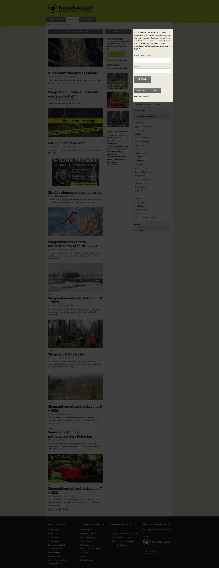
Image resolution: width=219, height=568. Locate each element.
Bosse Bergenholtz (69, 147)
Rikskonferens (140, 187)
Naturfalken (139, 164)
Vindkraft (138, 214)
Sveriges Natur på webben (90, 549)
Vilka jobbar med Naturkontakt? (123, 541)
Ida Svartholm (68, 250)
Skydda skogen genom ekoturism (75, 192)
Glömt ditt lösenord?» (141, 96)
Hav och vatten (141, 145)
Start (51, 20)
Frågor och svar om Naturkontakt (124, 534)
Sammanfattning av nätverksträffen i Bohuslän (70, 434)
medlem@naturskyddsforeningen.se (157, 531)
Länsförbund (139, 230)
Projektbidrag (140, 176)
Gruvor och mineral (142, 138)
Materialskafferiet (55, 549)
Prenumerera (117, 32)
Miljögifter (138, 157)
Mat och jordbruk (141, 153)
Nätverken (84, 553)
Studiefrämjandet (86, 560)
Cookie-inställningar (119, 545)
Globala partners (86, 545)
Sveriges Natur (140, 202)
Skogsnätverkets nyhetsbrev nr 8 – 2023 (75, 408)
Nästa (65, 509)
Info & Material (87, 20)
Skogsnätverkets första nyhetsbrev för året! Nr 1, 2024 (72, 244)
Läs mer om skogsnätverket (117, 60)
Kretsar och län (86, 530)
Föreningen (72, 20)
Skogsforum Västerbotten (116, 157)
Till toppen (150, 552)
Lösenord (138, 67)
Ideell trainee (139, 206)
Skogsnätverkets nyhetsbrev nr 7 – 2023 (75, 490)
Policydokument (86, 541)
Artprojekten (139, 123)
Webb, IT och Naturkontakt (145, 217)
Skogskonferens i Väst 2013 (117, 149)
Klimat (137, 149)
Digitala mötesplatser (143, 127)
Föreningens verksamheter (145, 116)
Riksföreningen (140, 183)
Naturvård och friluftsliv (144, 172)
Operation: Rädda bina (143, 180)
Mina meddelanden (55, 537)
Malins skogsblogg (118, 131)
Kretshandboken (54, 553)
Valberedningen (141, 210)
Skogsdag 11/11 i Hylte (66, 354)
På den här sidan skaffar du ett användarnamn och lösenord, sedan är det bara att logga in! (152, 46)
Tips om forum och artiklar (121, 537)
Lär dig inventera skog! (67, 143)
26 (60, 509)
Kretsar (137, 225)
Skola (137, 198)
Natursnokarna (141, 168)
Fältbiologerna (140, 130)
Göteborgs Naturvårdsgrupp (117, 146)
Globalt (137, 134)
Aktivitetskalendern (87, 537)
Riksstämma (139, 191)
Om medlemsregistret (56, 545)
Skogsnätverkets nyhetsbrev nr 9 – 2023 (75, 300)
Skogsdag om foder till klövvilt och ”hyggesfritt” (73, 94)
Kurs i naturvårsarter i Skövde (73, 73)
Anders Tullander (70, 77)
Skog (68, 24)
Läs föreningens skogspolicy (117, 68)
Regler (113, 530)
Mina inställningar (55, 564)
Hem (49, 24)
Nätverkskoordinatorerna (116, 159)
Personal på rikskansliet (89, 534)
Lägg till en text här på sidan (75, 32)
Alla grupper (53, 534)
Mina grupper (139, 111)
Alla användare (54, 541)
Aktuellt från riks (54, 556)
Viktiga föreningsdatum (57, 560)
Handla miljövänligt (142, 142)
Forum (60, 20)
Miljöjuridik (139, 161)
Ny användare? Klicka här (147, 90)
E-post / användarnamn (143, 56)
